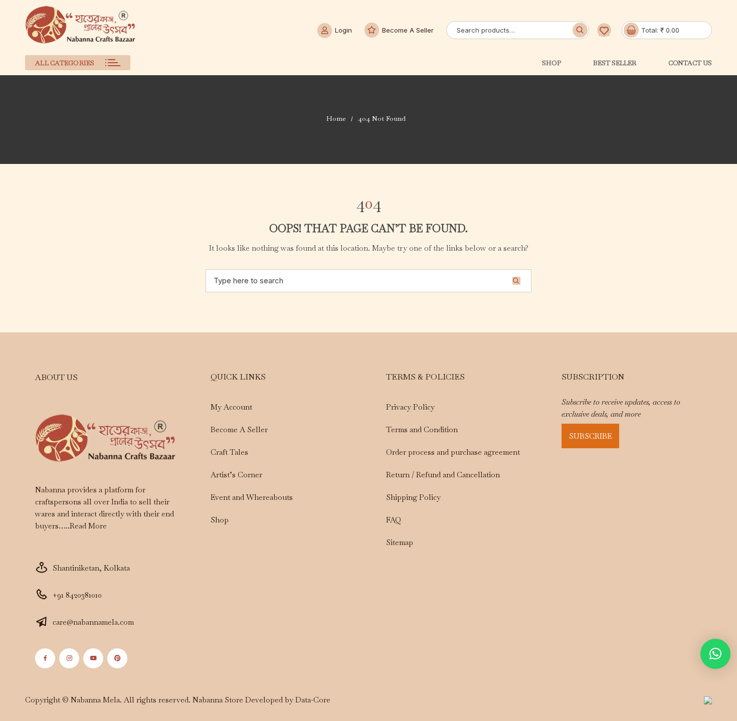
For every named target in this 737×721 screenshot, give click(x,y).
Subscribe (590, 436)
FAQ (393, 519)
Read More (88, 525)
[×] (715, 654)
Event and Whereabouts (252, 497)
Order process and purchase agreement (453, 452)
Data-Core (312, 699)
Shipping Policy (413, 497)
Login (343, 30)
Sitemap (399, 542)
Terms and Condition (422, 429)
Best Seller (614, 63)
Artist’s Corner (236, 474)
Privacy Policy (410, 407)
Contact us (690, 63)
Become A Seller (408, 30)
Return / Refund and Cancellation (443, 474)
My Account (231, 407)
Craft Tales (229, 452)
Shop (551, 63)
